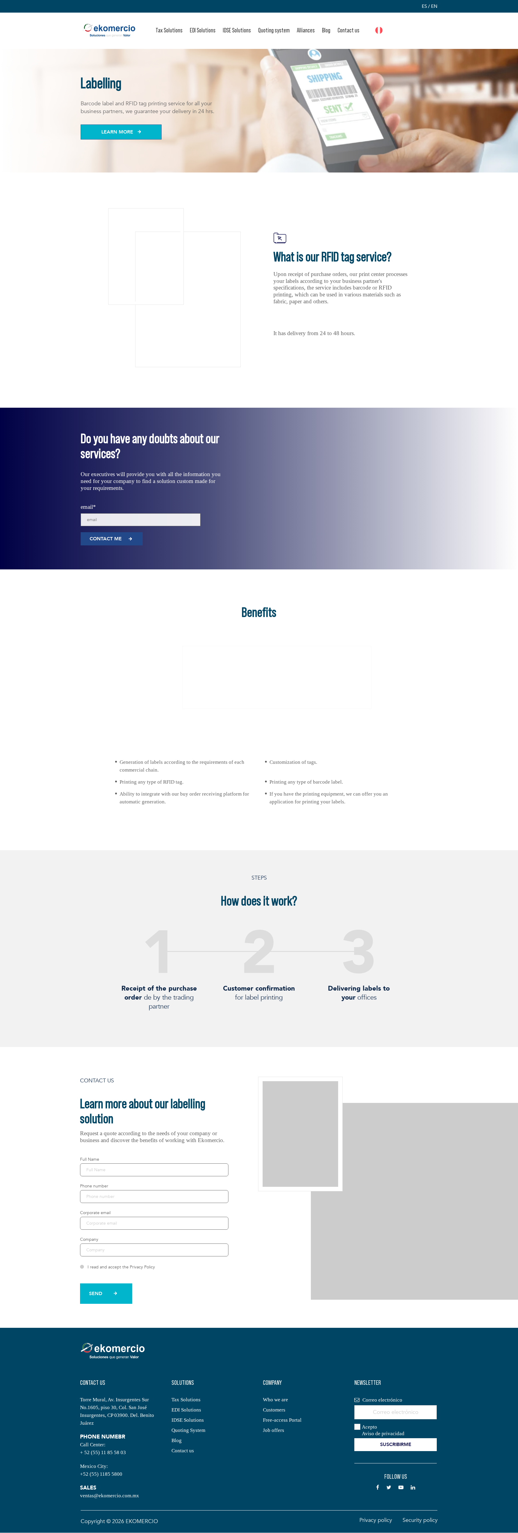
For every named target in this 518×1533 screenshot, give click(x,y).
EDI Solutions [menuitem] (203, 30)
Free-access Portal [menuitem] (282, 1420)
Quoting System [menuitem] (188, 1430)
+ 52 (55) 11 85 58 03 (103, 1452)
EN (434, 6)
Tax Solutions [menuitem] (169, 30)
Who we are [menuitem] (275, 1399)
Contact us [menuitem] (348, 30)
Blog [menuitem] (326, 30)
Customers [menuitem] (274, 1410)
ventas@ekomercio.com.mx (109, 1495)
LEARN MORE (117, 132)
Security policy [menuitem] (420, 1520)
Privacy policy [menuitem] (375, 1520)
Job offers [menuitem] (273, 1430)
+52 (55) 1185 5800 (101, 1474)
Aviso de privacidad (383, 1433)
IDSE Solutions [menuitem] (237, 30)
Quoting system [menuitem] (274, 30)
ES (424, 6)
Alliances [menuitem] (306, 30)
